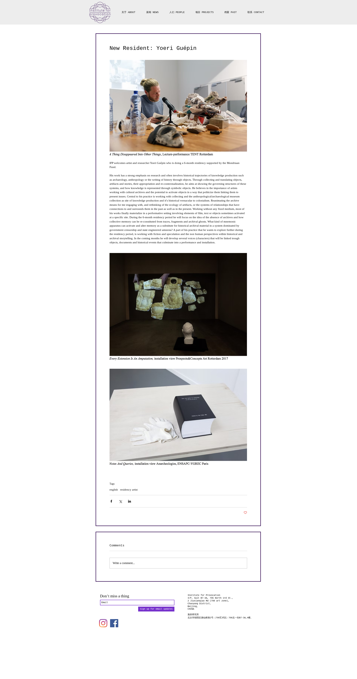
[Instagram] (103, 623)
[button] (204, 10)
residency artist (129, 489)
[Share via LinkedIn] (129, 501)
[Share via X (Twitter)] (120, 501)
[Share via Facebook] (111, 501)
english (114, 489)
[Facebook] (114, 623)
